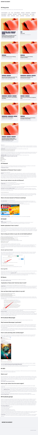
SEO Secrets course (7, 389)
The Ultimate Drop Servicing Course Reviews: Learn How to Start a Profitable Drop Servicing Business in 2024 (9, 139)
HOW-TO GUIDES (32, 14)
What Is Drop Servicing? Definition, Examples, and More (26, 57)
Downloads (22, 12)
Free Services (10, 14)
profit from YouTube (4, 311)
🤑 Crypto (32, 15)
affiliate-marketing (4, 12)
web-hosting (13, 15)
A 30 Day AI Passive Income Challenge (9, 56)
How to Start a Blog (26, 14)
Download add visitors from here (5, 407)
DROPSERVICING (33, 12)
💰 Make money (22, 15)
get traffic (19, 14)
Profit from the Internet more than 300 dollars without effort (13, 364)
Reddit (2, 221)
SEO (1, 376)
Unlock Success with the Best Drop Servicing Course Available (26, 77)
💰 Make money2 (27, 15)
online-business (3, 15)
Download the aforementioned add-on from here (8, 409)
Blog (9, 12)
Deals (12, 12)
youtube (17, 15)
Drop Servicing (28, 12)
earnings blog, (3, 148)
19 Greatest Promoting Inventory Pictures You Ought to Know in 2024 (27, 118)
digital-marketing (17, 12)
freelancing (15, 14)
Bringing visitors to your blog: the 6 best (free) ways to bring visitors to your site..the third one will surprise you (9, 36)
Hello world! (22, 33)
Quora (2, 279)
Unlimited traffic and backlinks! (7, 117)
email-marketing (3, 14)
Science (8, 15)
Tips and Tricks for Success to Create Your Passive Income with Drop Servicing (9, 77)
